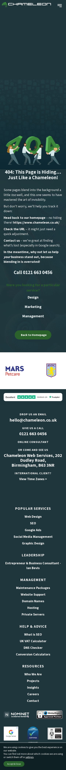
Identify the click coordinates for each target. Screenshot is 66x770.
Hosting (33, 608)
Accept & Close (14, 763)
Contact (33, 701)
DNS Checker (33, 648)
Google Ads (33, 530)
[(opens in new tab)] (11, 733)
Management (33, 316)
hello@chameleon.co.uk (33, 420)
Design (32, 297)
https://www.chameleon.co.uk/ (36, 222)
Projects (33, 681)
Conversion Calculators (33, 654)
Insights (33, 687)
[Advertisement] (33, 44)
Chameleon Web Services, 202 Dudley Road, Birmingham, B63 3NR (33, 460)
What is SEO (33, 634)
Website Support (33, 594)
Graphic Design (33, 543)
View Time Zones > (33, 479)
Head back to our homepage (24, 217)
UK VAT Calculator (33, 641)
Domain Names (33, 601)
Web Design (33, 516)
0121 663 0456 (33, 433)
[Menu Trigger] (60, 6)
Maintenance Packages (33, 588)
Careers (33, 694)
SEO (33, 523)
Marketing (33, 306)
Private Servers (33, 614)
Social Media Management (33, 536)
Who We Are (33, 674)
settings (29, 757)
